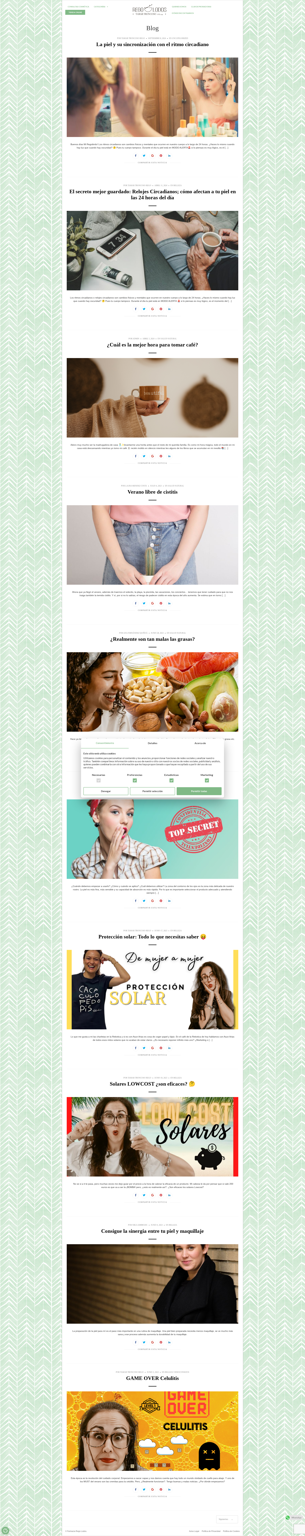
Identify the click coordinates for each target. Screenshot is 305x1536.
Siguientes (226, 1519)
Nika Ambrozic (140, 1225)
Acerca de (200, 743)
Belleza (177, 185)
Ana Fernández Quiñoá (135, 633)
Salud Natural (169, 339)
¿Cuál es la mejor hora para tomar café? (152, 345)
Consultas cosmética (78, 7)
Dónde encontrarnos (183, 13)
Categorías (99, 7)
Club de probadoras (201, 7)
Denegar (106, 791)
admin (136, 339)
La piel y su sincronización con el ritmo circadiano (152, 44)
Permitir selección (152, 791)
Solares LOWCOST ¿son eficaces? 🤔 (152, 1084)
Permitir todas (199, 791)
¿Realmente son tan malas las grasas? (152, 639)
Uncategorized (180, 38)
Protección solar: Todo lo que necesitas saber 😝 (152, 937)
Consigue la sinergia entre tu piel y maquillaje (152, 1231)
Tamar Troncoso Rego (133, 38)
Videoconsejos (181, 1372)
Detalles (152, 743)
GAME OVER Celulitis (152, 1378)
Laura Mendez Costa (136, 486)
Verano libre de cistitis (153, 492)
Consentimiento (105, 743)
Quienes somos (179, 7)
